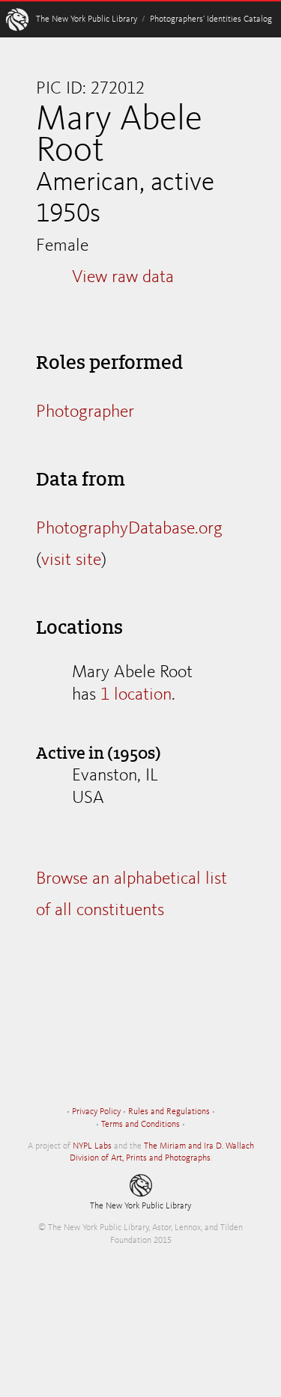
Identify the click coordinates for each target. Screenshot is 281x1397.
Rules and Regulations (169, 1111)
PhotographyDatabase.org (129, 529)
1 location (136, 695)
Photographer (85, 412)
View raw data (123, 278)
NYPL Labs (92, 1146)
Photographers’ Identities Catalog (211, 19)
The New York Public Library (86, 19)
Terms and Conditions (140, 1124)
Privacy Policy (96, 1111)
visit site (71, 560)
